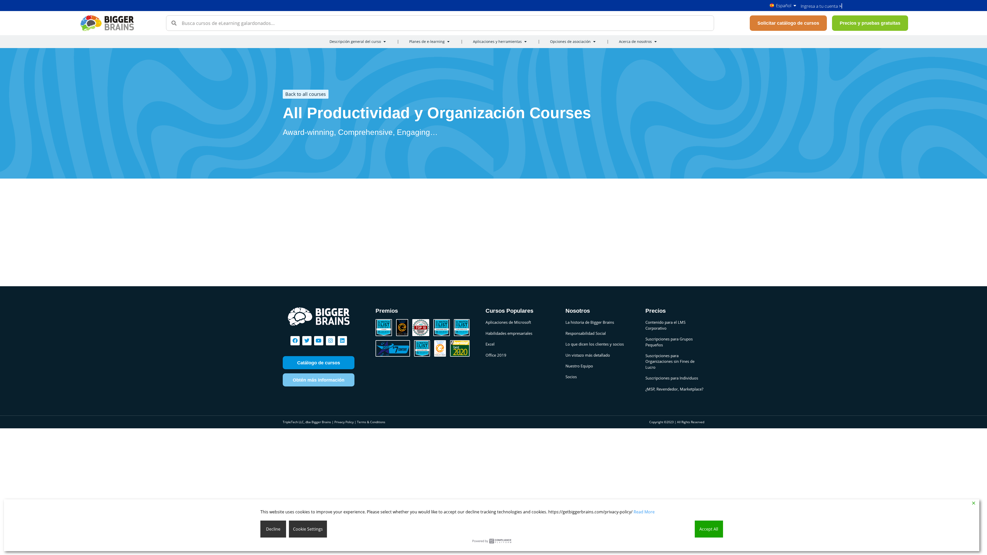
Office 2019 (496, 355)
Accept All (708, 529)
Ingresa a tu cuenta (821, 6)
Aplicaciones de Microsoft (508, 322)
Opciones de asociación (570, 41)
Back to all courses (305, 94)
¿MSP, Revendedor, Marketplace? (674, 389)
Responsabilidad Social (585, 333)
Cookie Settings (308, 529)
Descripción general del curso (355, 41)
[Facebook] (295, 340)
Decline (273, 529)
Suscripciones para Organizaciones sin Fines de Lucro (669, 361)
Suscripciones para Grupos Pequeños (669, 341)
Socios (571, 376)
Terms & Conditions (371, 422)
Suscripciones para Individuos (671, 378)
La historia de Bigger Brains (589, 322)
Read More (644, 512)
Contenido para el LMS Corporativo (665, 325)
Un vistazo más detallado (587, 355)
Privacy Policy (344, 422)
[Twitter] (307, 340)
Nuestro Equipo (579, 365)
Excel (490, 344)
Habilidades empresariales (509, 333)
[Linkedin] (342, 340)
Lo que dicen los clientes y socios (594, 344)
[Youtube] (318, 340)
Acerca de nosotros (635, 41)
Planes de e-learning (427, 41)
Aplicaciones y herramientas (497, 41)
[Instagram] (330, 340)
